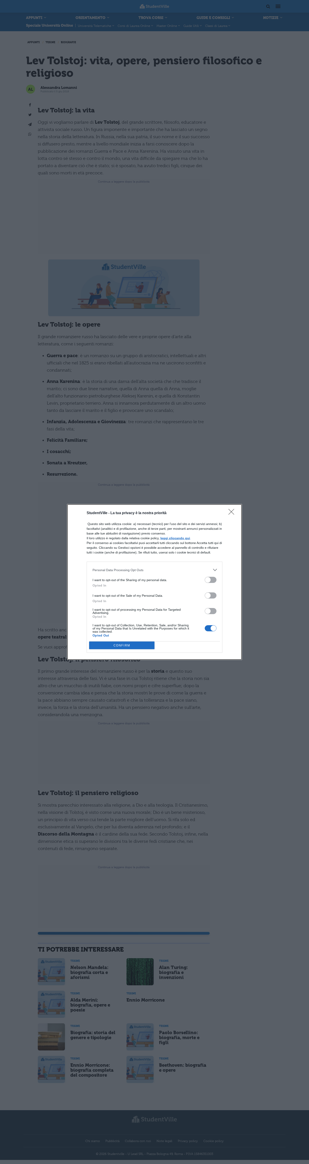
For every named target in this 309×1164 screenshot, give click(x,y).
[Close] (232, 513)
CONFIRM (122, 645)
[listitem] (154, 570)
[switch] (210, 580)
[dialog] (154, 582)
